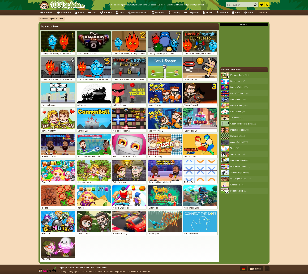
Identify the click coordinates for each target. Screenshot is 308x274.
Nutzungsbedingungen (69, 271)
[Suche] (255, 4)
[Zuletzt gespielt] (267, 4)
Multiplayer (193, 12)
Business (257, 269)
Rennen (224, 12)
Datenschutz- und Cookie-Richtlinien (97, 271)
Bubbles (107, 12)
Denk (121, 12)
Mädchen (159, 12)
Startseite (48, 12)
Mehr (262, 12)
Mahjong (175, 12)
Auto (94, 12)
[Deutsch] (243, 268)
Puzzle (209, 12)
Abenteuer (65, 12)
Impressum (120, 271)
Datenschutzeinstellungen (138, 271)
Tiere (250, 12)
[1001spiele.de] (62, 5)
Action (81, 12)
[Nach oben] (267, 268)
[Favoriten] (261, 4)
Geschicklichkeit (139, 12)
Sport (237, 12)
